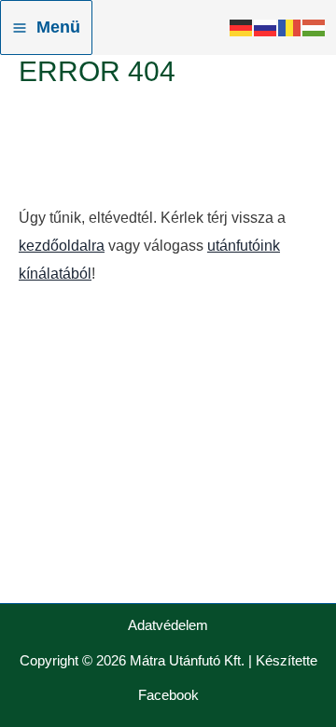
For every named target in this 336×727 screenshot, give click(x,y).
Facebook (168, 695)
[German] (242, 27)
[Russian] (266, 27)
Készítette (286, 660)
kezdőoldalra (62, 246)
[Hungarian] (314, 27)
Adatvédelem (168, 625)
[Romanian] (290, 27)
